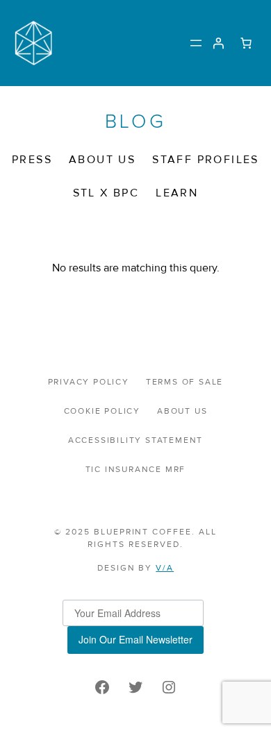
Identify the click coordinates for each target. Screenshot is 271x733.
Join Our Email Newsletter (135, 639)
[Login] (218, 43)
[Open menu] (196, 43)
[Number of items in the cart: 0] (246, 43)
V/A (165, 568)
